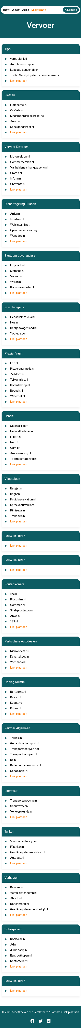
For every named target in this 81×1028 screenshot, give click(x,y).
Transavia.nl (17, 516)
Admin (25, 9)
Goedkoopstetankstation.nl (27, 852)
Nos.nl (14, 322)
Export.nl (15, 437)
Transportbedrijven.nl (23, 754)
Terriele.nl (16, 738)
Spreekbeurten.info (22, 505)
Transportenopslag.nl (23, 800)
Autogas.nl (17, 857)
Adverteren (71, 9)
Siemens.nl (17, 271)
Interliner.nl (17, 219)
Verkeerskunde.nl (21, 811)
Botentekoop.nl (20, 385)
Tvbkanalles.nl (19, 379)
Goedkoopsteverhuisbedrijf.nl (29, 909)
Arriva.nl (15, 213)
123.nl (14, 621)
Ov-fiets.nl (16, 110)
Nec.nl (14, 442)
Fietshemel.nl (18, 105)
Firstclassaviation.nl (23, 499)
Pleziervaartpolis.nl (22, 368)
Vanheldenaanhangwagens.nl (29, 167)
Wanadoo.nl (17, 235)
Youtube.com (19, 333)
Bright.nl (15, 494)
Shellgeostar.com (21, 610)
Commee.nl (17, 605)
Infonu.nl (15, 178)
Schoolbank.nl (19, 771)
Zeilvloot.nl (17, 374)
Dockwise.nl (17, 939)
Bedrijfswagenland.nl (23, 328)
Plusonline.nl (18, 599)
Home (6, 9)
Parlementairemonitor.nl (25, 765)
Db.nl (13, 760)
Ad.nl (13, 944)
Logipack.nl (17, 265)
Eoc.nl (14, 363)
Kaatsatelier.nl (19, 961)
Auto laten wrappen (22, 64)
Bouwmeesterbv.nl (22, 287)
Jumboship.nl (18, 950)
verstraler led (18, 58)
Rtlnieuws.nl (17, 510)
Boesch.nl (16, 390)
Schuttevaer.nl (19, 806)
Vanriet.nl (16, 276)
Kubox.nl (15, 708)
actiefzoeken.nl (21, 1012)
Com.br (15, 448)
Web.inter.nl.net (19, 224)
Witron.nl (15, 282)
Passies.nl (16, 887)
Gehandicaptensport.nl (24, 743)
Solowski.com (19, 426)
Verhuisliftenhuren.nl (23, 893)
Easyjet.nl (16, 488)
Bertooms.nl (18, 692)
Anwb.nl (15, 121)
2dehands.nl (18, 662)
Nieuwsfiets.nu (19, 651)
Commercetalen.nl (22, 162)
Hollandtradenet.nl (21, 431)
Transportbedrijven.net (24, 749)
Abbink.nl (16, 898)
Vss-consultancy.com (24, 841)
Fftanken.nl (17, 846)
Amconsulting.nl (20, 453)
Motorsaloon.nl (20, 156)
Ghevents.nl (17, 184)
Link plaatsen (38, 9)
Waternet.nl (17, 396)
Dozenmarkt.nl (19, 904)
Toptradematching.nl (23, 459)
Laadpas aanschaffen (24, 69)
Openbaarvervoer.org (23, 230)
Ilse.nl (13, 594)
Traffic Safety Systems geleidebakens (34, 75)
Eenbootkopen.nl (21, 955)
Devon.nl (15, 697)
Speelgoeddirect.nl (22, 127)
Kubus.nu (16, 703)
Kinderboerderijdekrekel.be (27, 116)
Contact (16, 9)
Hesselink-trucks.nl (22, 317)
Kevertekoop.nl (19, 656)
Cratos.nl (16, 173)
